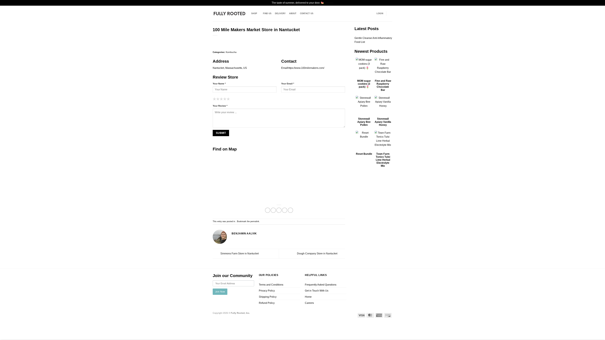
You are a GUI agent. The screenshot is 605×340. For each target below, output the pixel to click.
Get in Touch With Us (316, 290)
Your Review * (220, 106)
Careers (309, 303)
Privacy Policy (267, 290)
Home (308, 296)
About (292, 13)
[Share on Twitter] (273, 210)
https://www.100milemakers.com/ (306, 68)
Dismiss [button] (329, 2)
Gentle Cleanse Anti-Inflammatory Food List (373, 40)
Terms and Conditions (271, 284)
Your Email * (287, 83)
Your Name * (219, 83)
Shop (254, 13)
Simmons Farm (239, 253)
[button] (390, 13)
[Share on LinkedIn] (290, 210)
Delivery (280, 13)
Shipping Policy (268, 296)
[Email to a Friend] (279, 210)
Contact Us (307, 13)
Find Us (267, 13)
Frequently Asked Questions (320, 284)
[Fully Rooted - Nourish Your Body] (229, 13)
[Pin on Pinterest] (284, 210)
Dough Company (317, 253)
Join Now (220, 291)
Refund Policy (267, 303)
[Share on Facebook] (267, 210)
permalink (254, 221)
